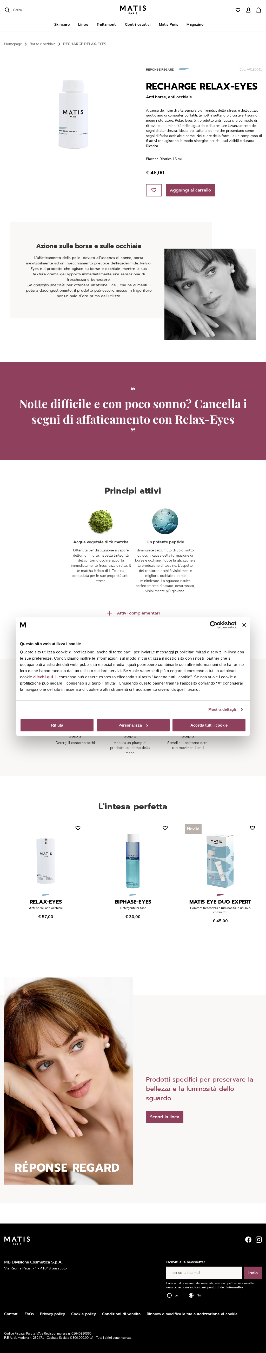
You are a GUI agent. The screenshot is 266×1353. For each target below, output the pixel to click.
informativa (235, 1287)
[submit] (7, 10)
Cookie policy (83, 1314)
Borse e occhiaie (42, 44)
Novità (193, 829)
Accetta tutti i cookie (209, 725)
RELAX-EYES (46, 902)
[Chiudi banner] (244, 625)
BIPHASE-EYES (133, 902)
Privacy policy (52, 1314)
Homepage (13, 44)
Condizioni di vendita (121, 1314)
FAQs (29, 1314)
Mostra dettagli (222, 709)
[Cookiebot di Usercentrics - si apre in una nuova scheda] (213, 625)
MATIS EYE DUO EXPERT (220, 902)
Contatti (11, 1314)
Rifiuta (57, 725)
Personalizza (130, 725)
